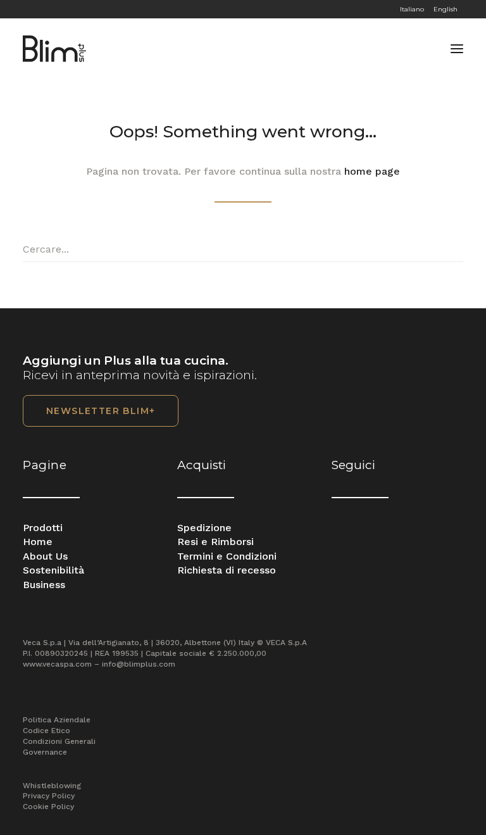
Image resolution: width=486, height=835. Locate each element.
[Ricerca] (243, 249)
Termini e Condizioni (227, 556)
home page (372, 171)
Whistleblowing (52, 785)
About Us (45, 556)
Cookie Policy (48, 806)
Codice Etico (46, 730)
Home (38, 542)
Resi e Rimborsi (215, 542)
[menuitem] (432, 9)
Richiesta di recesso (226, 570)
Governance (45, 752)
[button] (457, 48)
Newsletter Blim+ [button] (100, 411)
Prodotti (43, 528)
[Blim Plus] (54, 48)
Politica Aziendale (56, 719)
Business (44, 585)
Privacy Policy (49, 795)
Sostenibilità (53, 570)
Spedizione (204, 528)
